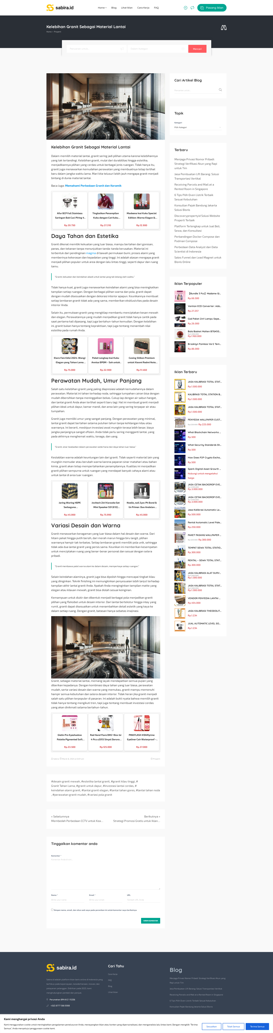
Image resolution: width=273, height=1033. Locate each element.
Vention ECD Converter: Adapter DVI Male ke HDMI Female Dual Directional (205, 306)
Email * (92, 895)
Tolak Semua (233, 1026)
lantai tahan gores (123, 790)
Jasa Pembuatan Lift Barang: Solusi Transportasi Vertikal (196, 176)
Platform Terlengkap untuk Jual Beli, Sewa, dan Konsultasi (197, 228)
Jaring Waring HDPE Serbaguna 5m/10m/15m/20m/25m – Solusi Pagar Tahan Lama (69, 505)
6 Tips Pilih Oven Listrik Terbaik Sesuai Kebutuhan (193, 197)
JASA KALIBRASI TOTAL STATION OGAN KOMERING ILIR (205, 406)
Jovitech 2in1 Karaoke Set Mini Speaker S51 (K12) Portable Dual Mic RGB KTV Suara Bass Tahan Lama (106, 505)
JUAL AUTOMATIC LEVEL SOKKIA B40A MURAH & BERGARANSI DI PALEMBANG (205, 623)
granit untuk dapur (90, 785)
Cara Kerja (143, 7)
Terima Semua (257, 1026)
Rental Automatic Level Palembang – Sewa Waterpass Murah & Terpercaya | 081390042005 (205, 522)
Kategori (178, 122)
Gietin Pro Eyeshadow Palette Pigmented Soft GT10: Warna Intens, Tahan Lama (70, 737)
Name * (54, 895)
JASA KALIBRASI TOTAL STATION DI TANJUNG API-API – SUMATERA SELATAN (205, 381)
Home (101, 7)
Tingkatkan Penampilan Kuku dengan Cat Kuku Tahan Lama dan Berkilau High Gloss (106, 216)
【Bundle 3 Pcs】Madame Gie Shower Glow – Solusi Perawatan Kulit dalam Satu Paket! (205, 293)
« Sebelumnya (60, 816)
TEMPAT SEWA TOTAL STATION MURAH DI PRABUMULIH (205, 547)
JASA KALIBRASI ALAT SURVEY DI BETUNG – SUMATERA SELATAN (205, 572)
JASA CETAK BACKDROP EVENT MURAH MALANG (205, 484)
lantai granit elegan (95, 790)
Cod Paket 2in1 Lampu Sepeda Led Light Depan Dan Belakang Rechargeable (205, 318)
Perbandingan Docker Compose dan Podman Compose (197, 239)
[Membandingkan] (192, 8)
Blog (113, 7)
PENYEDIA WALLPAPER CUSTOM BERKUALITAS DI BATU (205, 419)
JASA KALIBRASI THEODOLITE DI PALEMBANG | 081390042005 (205, 610)
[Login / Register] (185, 8)
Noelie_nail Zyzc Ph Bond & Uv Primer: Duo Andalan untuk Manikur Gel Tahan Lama (142, 505)
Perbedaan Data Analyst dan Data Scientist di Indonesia (196, 249)
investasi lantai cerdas (119, 785)
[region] (136, 1023)
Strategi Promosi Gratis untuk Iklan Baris (136, 821)
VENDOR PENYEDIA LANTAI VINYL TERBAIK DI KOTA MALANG (205, 598)
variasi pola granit (100, 794)
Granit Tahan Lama (63, 785)
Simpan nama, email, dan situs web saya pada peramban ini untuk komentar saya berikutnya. (95, 910)
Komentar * (56, 856)
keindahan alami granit (65, 790)
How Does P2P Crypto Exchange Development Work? (205, 457)
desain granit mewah (66, 781)
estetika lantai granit (96, 781)
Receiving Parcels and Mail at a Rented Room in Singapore (194, 187)
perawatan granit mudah (70, 794)
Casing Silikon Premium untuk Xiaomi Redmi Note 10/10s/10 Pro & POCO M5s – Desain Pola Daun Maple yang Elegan (141, 360)
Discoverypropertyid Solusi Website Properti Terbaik (197, 218)
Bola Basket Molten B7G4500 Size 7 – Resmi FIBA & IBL (205, 331)
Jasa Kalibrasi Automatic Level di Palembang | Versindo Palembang (205, 509)
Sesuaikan (211, 1026)
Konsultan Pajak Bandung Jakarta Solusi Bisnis (195, 207)
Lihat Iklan (127, 7)
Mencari (197, 48)
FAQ (156, 7)
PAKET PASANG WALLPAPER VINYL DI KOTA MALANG (205, 535)
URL (128, 895)
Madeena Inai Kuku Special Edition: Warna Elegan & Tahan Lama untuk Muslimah (142, 216)
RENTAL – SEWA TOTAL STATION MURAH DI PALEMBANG (205, 560)
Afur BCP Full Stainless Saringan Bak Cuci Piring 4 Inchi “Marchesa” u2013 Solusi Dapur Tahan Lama (69, 216)
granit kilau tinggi (124, 781)
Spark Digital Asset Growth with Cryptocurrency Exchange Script (205, 468)
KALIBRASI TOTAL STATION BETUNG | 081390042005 (205, 394)
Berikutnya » (152, 816)
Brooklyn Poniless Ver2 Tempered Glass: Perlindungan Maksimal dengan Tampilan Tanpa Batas (205, 343)
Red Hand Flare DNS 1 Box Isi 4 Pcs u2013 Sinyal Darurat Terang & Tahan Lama (105, 737)
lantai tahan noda (149, 790)
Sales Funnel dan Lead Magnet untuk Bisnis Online (197, 260)
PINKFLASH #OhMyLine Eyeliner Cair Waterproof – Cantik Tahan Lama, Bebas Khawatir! (141, 737)
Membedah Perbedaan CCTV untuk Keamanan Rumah (77, 821)
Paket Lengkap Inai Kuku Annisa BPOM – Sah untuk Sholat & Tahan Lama (105, 360)
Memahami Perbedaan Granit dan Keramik (93, 185)
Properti (57, 31)
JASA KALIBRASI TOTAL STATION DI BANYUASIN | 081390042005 (205, 585)
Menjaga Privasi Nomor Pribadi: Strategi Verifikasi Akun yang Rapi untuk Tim (195, 163)
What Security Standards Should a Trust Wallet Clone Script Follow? (205, 444)
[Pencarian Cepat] (224, 28)
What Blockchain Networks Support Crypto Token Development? (205, 432)
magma (91, 253)
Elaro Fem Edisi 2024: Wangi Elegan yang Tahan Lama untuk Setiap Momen (69, 360)
